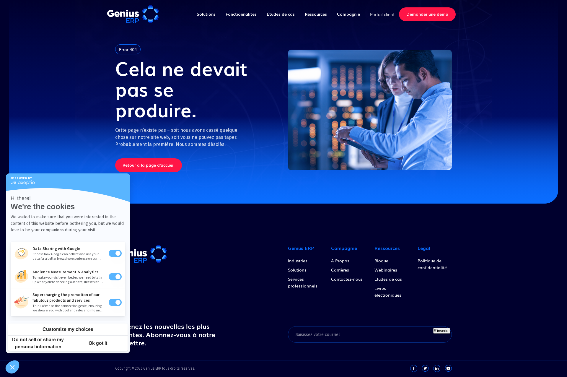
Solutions (206, 14)
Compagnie (348, 14)
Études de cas (281, 14)
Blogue (381, 261)
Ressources (316, 14)
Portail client (382, 14)
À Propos (340, 261)
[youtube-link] (448, 368)
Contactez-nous (347, 279)
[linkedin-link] (436, 368)
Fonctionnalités (241, 14)
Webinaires (385, 270)
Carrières (340, 270)
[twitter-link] (425, 368)
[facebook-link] (413, 368)
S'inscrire (441, 331)
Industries (297, 261)
